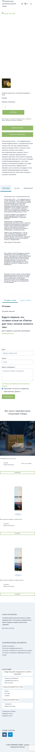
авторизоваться (7, 333)
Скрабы (7, 695)
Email (4, 358)
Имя (4, 349)
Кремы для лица (10, 706)
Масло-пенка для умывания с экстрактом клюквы (12, 580)
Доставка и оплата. (8, 628)
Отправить (8, 397)
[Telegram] (10, 734)
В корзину (13, 112)
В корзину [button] (17, 533)
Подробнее (17, 472)
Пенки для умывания (11, 678)
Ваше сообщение (9, 367)
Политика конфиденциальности (12, 648)
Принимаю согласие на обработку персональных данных (16, 390)
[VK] (4, 734)
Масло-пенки (9, 682)
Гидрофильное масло (11, 680)
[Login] (22, 3)
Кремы (7, 691)
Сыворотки (8, 704)
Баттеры (7, 693)
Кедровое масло (7, 713)
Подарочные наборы (9, 711)
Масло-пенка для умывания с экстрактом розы (11, 519)
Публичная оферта (8, 646)
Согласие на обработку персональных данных (16, 385)
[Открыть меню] (31, 3)
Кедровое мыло (7, 715)
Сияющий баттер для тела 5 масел (8, 458)
